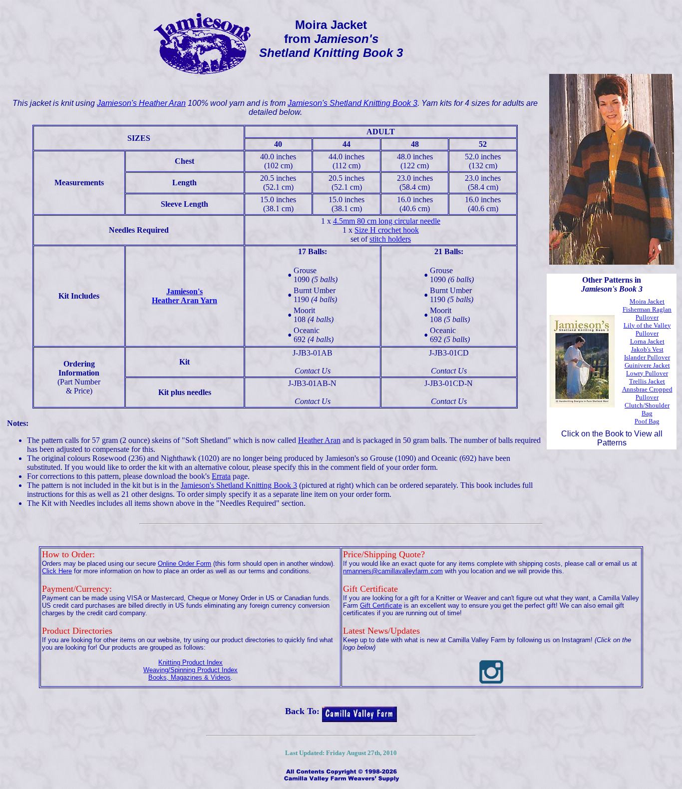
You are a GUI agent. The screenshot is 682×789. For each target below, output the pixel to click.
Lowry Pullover (647, 373)
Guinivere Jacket (647, 365)
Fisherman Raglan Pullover (647, 313)
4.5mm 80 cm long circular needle (386, 221)
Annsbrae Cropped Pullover (647, 393)
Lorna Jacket (647, 341)
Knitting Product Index (190, 662)
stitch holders (390, 239)
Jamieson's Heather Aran (141, 103)
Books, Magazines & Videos (189, 677)
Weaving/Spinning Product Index (190, 670)
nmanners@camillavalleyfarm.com (393, 571)
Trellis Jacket (647, 381)
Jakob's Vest (647, 349)
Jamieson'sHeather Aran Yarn (184, 296)
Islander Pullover (647, 357)
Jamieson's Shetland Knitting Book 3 (352, 103)
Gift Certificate (381, 605)
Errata (221, 476)
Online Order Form (184, 563)
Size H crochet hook (386, 230)
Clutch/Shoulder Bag (647, 409)
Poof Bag (647, 421)
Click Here (57, 571)
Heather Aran (319, 440)
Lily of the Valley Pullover (647, 329)
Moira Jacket (647, 301)
